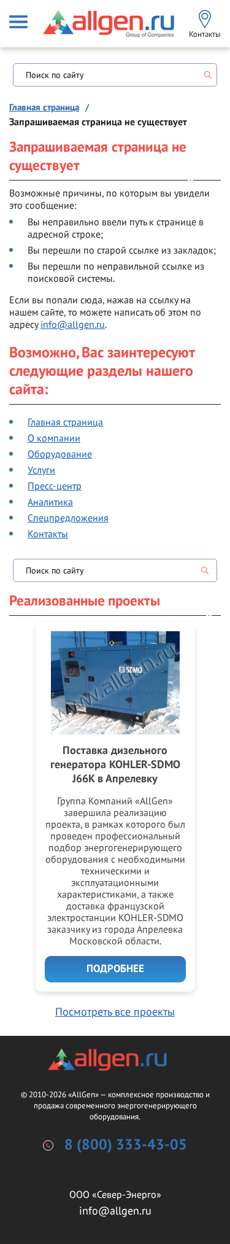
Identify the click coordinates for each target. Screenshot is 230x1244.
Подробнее (115, 969)
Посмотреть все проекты (115, 1012)
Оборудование (60, 454)
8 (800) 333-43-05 (125, 1145)
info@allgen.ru (72, 324)
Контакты (48, 533)
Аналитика (50, 502)
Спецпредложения (68, 517)
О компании (54, 438)
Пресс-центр (55, 486)
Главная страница (44, 107)
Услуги (41, 470)
